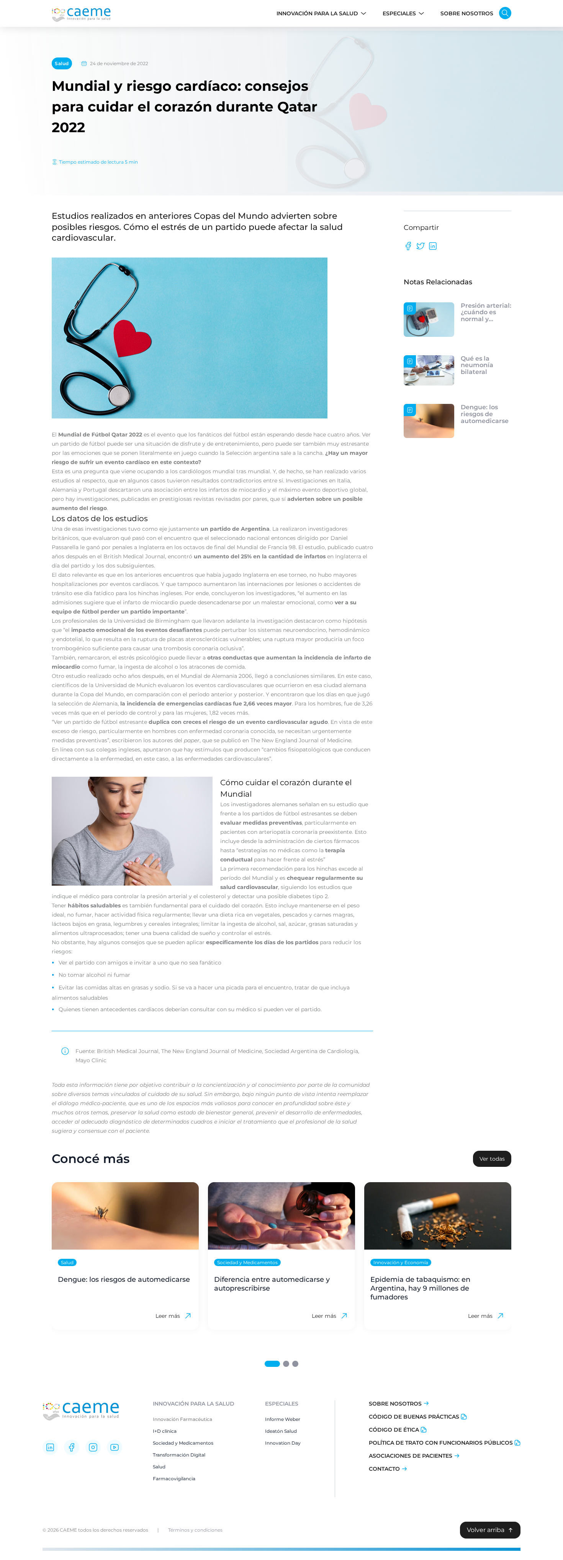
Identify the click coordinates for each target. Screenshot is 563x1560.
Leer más (167, 1315)
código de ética (394, 1429)
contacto (384, 1468)
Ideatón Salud (281, 1431)
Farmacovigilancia (174, 1478)
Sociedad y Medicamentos (183, 1443)
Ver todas (492, 1158)
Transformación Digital (179, 1455)
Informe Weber (282, 1419)
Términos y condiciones (195, 1530)
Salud (62, 63)
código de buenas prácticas (414, 1416)
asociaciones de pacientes (410, 1455)
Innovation (277, 1443)
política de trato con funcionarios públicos (441, 1442)
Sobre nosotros (395, 1403)
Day (295, 1443)
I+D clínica (165, 1431)
